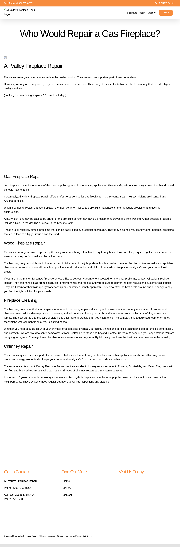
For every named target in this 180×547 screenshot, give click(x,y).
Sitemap (60, 536)
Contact (67, 495)
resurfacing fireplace (30, 95)
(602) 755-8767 (24, 3)
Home (66, 481)
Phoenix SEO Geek (83, 536)
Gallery (67, 488)
